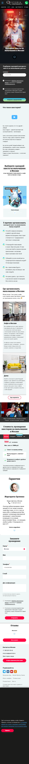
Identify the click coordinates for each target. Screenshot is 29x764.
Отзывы (26, 7)
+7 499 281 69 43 (16, 503)
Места (14, 681)
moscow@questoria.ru (9, 653)
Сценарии (3, 7)
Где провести (19, 7)
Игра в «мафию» (7, 678)
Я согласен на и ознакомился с (14, 82)
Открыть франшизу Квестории (14, 660)
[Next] (24, 197)
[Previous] (4, 197)
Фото (8, 7)
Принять (7, 730)
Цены (12, 7)
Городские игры (7, 675)
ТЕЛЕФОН (5, 72)
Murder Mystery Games (19, 675)
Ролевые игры (17, 678)
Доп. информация (9, 583)
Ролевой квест (7, 681)
